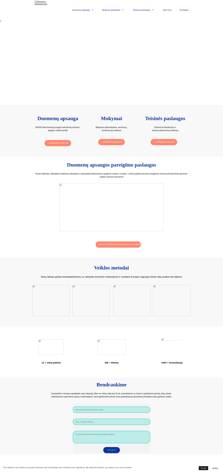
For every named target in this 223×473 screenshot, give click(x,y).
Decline (215, 468)
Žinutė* (76, 429)
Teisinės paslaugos (141, 10)
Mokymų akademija (111, 10)
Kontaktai (184, 10)
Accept (203, 468)
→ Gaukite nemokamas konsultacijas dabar (118, 244)
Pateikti (111, 450)
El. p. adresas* (79, 417)
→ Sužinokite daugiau (58, 143)
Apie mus (167, 10)
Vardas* (76, 405)
